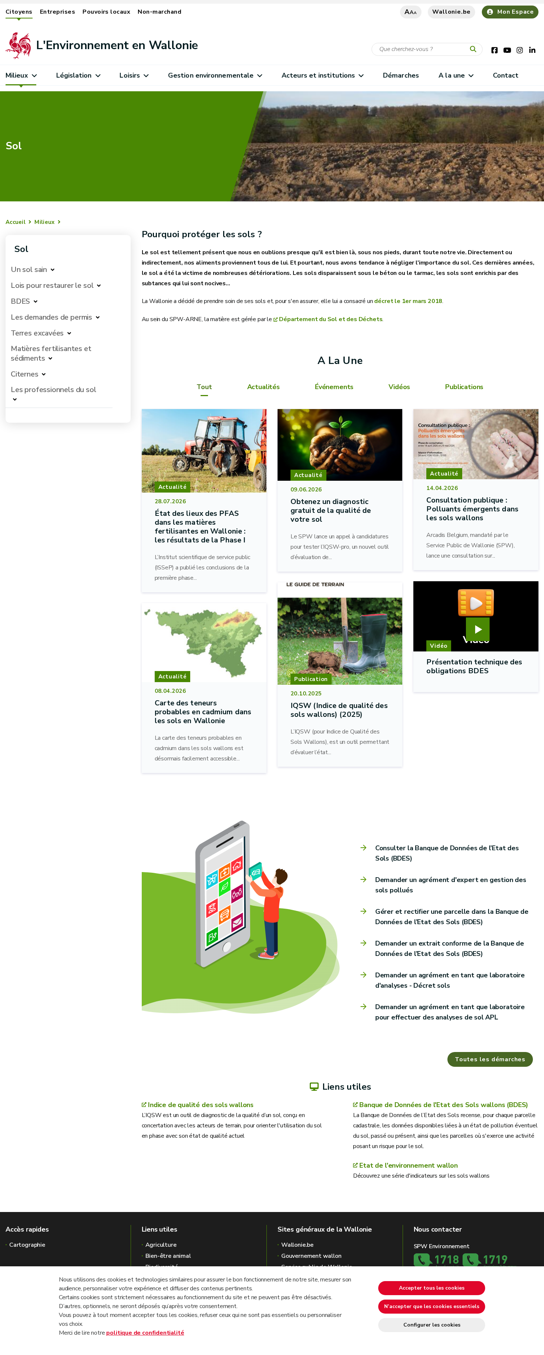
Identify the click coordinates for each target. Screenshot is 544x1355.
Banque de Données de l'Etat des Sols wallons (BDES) (443, 1104)
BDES (20, 301)
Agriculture (161, 1245)
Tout (204, 386)
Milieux (17, 75)
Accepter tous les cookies (431, 1287)
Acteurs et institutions (318, 75)
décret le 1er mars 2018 (408, 301)
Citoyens (19, 12)
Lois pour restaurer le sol (52, 285)
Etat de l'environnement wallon (408, 1165)
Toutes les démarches (490, 1059)
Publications (464, 386)
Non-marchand (159, 12)
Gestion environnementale (210, 75)
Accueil (16, 222)
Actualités (263, 386)
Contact (506, 75)
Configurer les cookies (431, 1324)
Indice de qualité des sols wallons (200, 1104)
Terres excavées (37, 333)
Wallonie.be (451, 12)
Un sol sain (29, 270)
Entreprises (57, 12)
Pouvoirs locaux (106, 12)
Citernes (24, 374)
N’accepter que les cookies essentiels (431, 1306)
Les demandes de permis (51, 317)
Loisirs (130, 75)
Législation (74, 75)
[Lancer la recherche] (475, 49)
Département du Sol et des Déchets (330, 319)
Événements (334, 386)
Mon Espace (515, 12)
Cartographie (27, 1245)
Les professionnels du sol (53, 390)
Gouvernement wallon (311, 1256)
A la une (452, 75)
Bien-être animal (168, 1256)
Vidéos (399, 386)
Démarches (401, 75)
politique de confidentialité (145, 1333)
